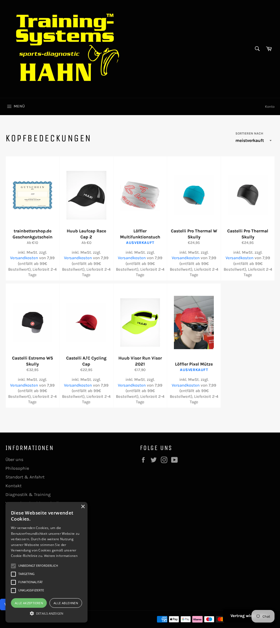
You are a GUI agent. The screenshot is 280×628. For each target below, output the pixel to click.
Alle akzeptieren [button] (29, 603)
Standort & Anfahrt (25, 477)
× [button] (83, 507)
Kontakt (13, 485)
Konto (270, 106)
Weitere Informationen (61, 556)
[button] (46, 613)
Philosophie (17, 468)
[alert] (46, 562)
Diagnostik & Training (28, 494)
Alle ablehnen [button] (66, 603)
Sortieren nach (249, 133)
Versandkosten (24, 257)
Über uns (14, 459)
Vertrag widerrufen (249, 615)
